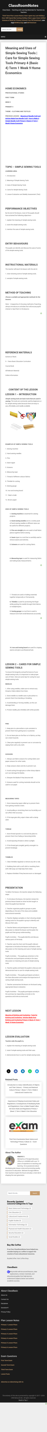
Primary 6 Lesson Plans (9, 1347)
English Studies (15, 1220)
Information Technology (18, 1225)
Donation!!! (5, 1308)
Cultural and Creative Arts (18, 1216)
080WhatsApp (19, 23)
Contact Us (5, 1299)
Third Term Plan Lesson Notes (12, 16)
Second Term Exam (7, 1365)
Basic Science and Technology (20, 1208)
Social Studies (14, 1237)
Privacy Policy (5, 1312)
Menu (3, 37)
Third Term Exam (7, 1369)
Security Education (16, 1233)
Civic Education (15, 1212)
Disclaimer (4, 1303)
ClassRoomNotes (23, 5)
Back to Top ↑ (23, 1400)
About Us (4, 1295)
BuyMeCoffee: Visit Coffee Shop (18, 1258)
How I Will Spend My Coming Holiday (14, 18)
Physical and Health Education (20, 1229)
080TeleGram (31, 23)
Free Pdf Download (34, 20)
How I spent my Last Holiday (34, 16)
